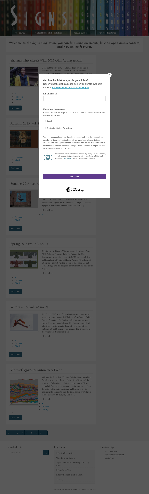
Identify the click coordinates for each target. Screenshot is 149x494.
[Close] (109, 75)
